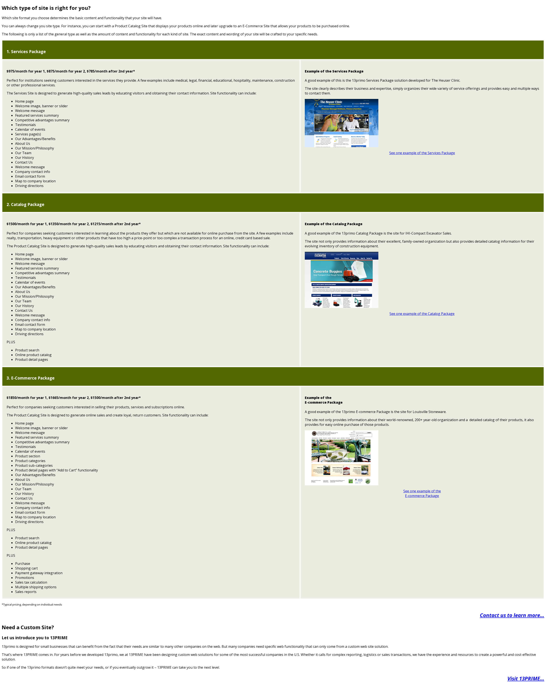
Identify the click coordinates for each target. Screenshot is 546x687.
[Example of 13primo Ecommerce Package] (341, 484)
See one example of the (422, 491)
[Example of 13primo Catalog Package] (341, 306)
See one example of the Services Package (422, 153)
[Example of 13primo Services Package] (341, 145)
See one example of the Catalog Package (422, 313)
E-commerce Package (422, 495)
